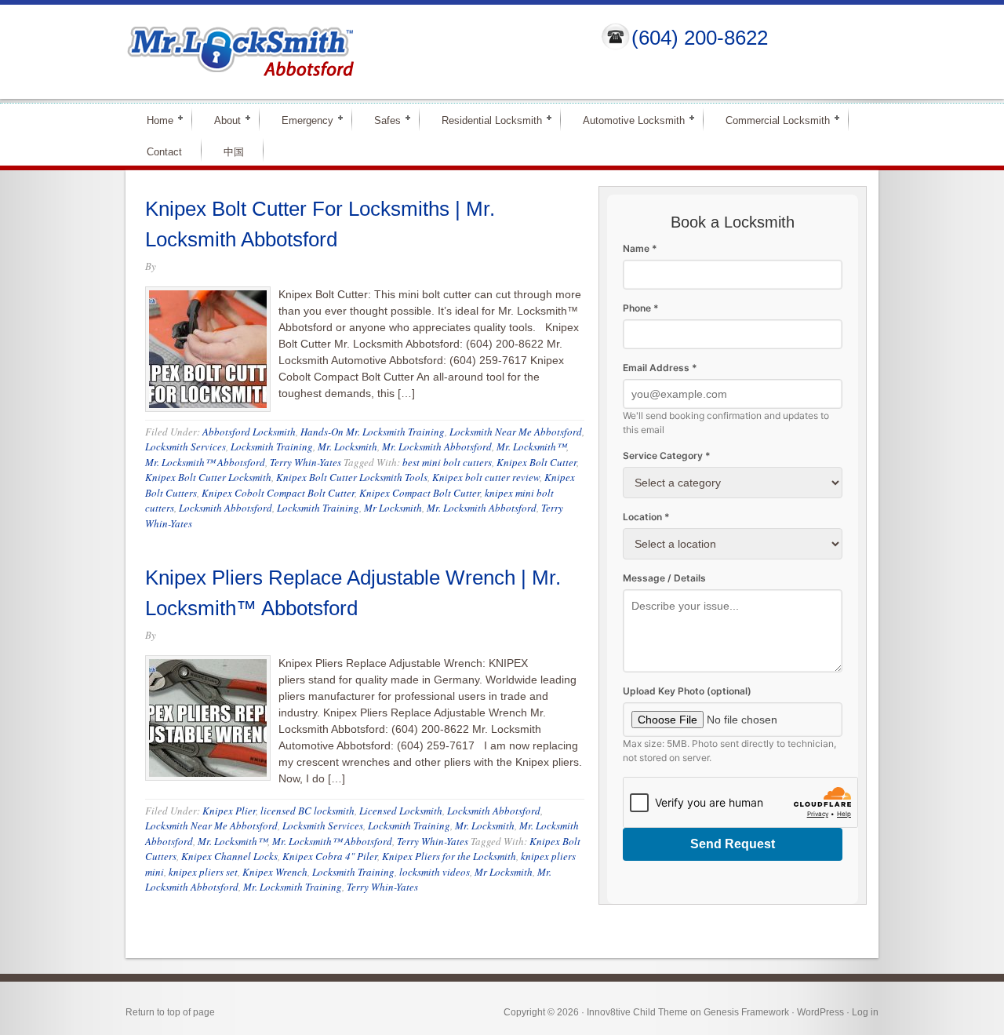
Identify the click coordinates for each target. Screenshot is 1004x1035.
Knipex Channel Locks (229, 856)
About (221, 119)
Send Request (732, 844)
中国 (234, 152)
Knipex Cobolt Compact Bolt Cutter (278, 493)
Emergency (300, 119)
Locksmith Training (272, 446)
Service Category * (667, 455)
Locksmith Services (185, 446)
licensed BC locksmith (307, 811)
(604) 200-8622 (699, 37)
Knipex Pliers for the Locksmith (449, 856)
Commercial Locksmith (771, 119)
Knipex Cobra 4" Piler (329, 856)
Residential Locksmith (485, 119)
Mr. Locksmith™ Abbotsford (205, 462)
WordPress (820, 1012)
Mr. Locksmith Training (292, 887)
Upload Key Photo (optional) (687, 691)
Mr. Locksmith (347, 446)
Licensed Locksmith (400, 811)
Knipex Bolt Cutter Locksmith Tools (351, 477)
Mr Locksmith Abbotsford (350, 52)
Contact (164, 152)
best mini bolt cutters (447, 462)
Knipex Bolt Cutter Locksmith (208, 477)
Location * (646, 517)
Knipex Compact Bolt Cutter (419, 493)
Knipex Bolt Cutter (537, 462)
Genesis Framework (746, 1012)
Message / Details (664, 578)
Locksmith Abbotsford (225, 508)
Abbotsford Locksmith (249, 432)
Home (153, 119)
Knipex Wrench (274, 872)
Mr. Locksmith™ (531, 446)
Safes (381, 119)
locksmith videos (434, 872)
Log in (865, 1012)
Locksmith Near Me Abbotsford (515, 432)
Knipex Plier (229, 811)
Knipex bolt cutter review (486, 477)
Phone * (641, 308)
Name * (640, 248)
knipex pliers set (203, 872)
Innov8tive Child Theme (637, 1012)
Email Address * (660, 368)
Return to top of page (170, 1012)
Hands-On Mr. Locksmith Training (372, 432)
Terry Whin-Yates (305, 462)
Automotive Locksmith (627, 119)
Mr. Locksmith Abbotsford (437, 446)
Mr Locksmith (393, 508)
